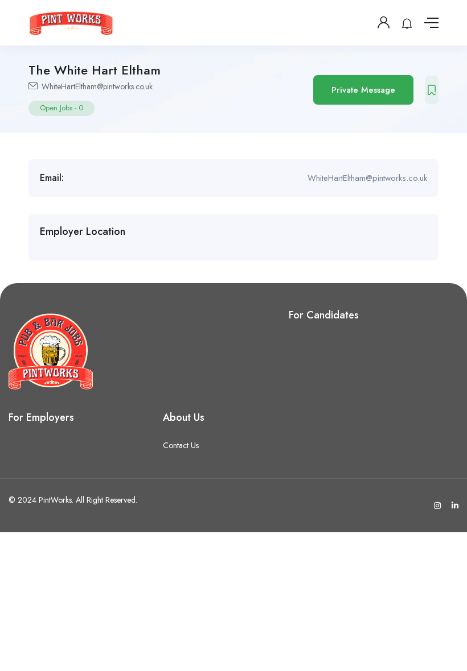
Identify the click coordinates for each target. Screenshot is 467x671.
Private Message (363, 90)
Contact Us (181, 445)
